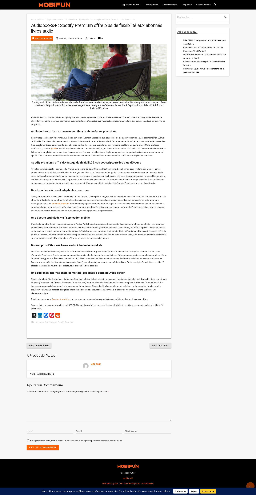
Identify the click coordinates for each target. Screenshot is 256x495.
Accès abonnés (203, 4)
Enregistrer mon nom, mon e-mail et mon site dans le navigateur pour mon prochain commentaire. (76, 440)
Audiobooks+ (51, 322)
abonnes (40, 322)
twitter (132, 473)
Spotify (53, 148)
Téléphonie (186, 4)
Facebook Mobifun (60, 299)
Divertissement (170, 4)
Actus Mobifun (37, 19)
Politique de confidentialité (141, 483)
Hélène (92, 38)
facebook (125, 473)
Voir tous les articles (42, 374)
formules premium (60, 203)
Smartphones (152, 4)
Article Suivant (160, 345)
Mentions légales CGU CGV (115, 483)
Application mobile (130, 4)
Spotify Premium (65, 322)
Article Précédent (39, 345)
